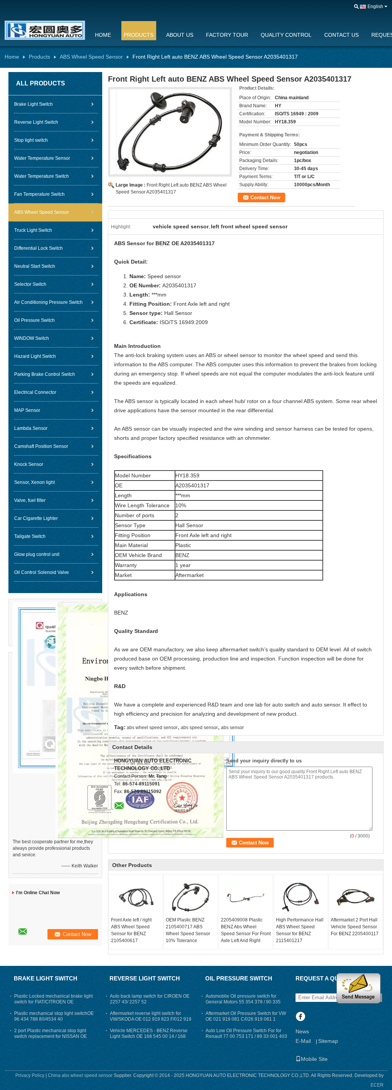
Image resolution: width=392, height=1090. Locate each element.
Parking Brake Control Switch (44, 374)
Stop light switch (31, 140)
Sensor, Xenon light (34, 482)
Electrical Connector (35, 392)
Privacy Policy (29, 1075)
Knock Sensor (28, 464)
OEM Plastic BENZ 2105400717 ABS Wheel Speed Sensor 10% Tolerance (188, 930)
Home (103, 35)
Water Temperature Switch (41, 176)
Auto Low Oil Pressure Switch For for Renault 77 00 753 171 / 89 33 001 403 (246, 1033)
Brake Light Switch (33, 104)
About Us (179, 35)
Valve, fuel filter (30, 500)
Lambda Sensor (30, 428)
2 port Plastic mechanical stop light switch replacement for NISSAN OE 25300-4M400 (50, 1036)
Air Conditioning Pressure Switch (48, 302)
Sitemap (328, 1041)
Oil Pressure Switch (34, 320)
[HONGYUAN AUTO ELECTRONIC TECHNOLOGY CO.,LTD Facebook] (300, 1017)
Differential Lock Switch (38, 248)
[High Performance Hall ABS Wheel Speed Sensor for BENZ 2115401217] (301, 897)
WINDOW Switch (31, 338)
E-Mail (303, 1041)
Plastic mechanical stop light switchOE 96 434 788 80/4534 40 (54, 1016)
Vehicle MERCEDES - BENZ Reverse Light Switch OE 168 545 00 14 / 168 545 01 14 (149, 1036)
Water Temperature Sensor (42, 158)
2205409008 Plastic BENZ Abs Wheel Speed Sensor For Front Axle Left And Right (246, 930)
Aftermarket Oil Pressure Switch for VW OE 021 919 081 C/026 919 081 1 (246, 1016)
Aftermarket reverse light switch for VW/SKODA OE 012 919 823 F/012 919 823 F (150, 1019)
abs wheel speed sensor (152, 727)
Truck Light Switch (33, 230)
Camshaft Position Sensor (41, 446)
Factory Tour (227, 35)
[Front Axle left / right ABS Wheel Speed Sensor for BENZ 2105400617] (136, 897)
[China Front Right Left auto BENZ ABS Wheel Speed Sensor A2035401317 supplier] (170, 131)
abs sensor (232, 727)
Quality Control (286, 35)
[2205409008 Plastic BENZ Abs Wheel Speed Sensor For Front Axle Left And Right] (246, 897)
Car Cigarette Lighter (36, 518)
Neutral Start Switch (34, 266)
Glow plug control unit (36, 554)
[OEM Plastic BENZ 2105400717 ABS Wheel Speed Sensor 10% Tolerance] (190, 897)
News (302, 1031)
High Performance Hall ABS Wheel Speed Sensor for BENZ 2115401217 (299, 930)
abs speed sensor (199, 727)
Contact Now (265, 197)
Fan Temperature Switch (39, 194)
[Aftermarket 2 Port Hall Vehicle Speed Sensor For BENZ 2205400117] (355, 897)
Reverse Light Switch (36, 122)
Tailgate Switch (30, 536)
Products (139, 35)
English (375, 6)
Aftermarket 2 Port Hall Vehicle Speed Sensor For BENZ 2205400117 (355, 926)
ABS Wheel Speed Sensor (91, 57)
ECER (377, 1085)
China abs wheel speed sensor (80, 1075)
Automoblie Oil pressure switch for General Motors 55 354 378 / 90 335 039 (243, 1001)
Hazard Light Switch (35, 356)
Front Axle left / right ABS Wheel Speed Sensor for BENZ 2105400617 (131, 930)
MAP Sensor (27, 410)
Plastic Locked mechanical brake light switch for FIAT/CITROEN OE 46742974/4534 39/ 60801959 (53, 1001)
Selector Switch (30, 284)
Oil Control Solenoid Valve (41, 572)
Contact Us (341, 35)
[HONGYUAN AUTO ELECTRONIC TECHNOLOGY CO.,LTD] (356, 6)
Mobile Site (314, 1059)
